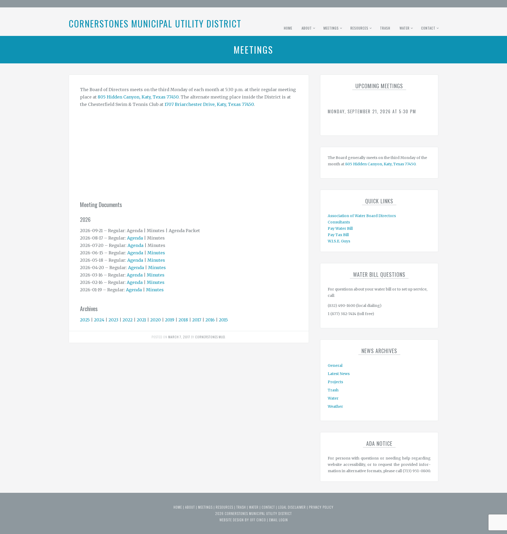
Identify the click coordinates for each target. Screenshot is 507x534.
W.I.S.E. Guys (339, 241)
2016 (210, 319)
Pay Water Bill (340, 228)
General (335, 365)
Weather (335, 406)
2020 (155, 319)
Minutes (156, 252)
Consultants (339, 222)
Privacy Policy (321, 507)
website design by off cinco (242, 519)
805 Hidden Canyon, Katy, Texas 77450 (138, 97)
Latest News (339, 373)
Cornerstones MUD (210, 337)
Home (288, 28)
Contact (428, 28)
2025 (85, 319)
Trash (385, 28)
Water (405, 28)
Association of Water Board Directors (362, 215)
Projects (335, 382)
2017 (196, 319)
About (307, 28)
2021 (141, 319)
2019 (169, 319)
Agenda (135, 238)
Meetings (331, 28)
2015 (223, 319)
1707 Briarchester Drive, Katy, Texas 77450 (209, 104)
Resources (359, 28)
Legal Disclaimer (292, 507)
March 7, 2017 (179, 337)
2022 (128, 319)
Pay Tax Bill (338, 234)
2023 (113, 319)
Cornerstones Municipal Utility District (155, 23)
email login (278, 519)
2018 (183, 319)
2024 (99, 319)
